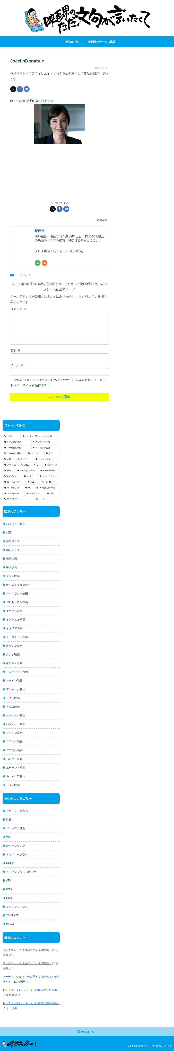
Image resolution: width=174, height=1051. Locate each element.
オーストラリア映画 (18, 584)
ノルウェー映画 (15, 715)
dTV (8, 880)
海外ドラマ (13, 541)
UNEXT (11, 863)
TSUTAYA (12, 915)
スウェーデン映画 (17, 671)
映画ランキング (15, 845)
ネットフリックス (17, 906)
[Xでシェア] (13, 89)
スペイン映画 (14, 680)
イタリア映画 (14, 628)
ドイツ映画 (13, 697)
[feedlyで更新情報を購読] (38, 263)
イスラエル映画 (15, 619)
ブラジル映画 (14, 750)
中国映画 (11, 567)
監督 (9, 819)
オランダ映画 (14, 645)
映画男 (40, 231)
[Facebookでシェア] (20, 89)
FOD (9, 889)
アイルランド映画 (17, 593)
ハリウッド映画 (15, 523)
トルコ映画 (13, 706)
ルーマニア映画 (15, 776)
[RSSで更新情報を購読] (45, 263)
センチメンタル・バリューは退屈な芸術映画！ (31, 989)
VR (8, 837)
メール (16, 365)
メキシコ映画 (14, 732)
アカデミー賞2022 (17, 810)
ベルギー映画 (14, 758)
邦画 (9, 532)
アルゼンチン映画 (17, 602)
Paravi (10, 924)
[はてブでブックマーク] (27, 89)
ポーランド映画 (15, 767)
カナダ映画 (13, 654)
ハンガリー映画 (15, 724)
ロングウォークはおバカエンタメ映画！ (27, 949)
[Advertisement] (59, 172)
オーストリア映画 (17, 637)
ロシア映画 (13, 784)
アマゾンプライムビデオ (21, 871)
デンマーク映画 (15, 689)
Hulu (9, 897)
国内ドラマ (13, 549)
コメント (18, 309)
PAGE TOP (88, 1031)
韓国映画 (11, 558)
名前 (15, 350)
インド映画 (13, 575)
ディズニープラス (17, 854)
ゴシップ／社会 (15, 828)
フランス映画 (14, 741)
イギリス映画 (14, 610)
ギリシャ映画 (14, 663)
